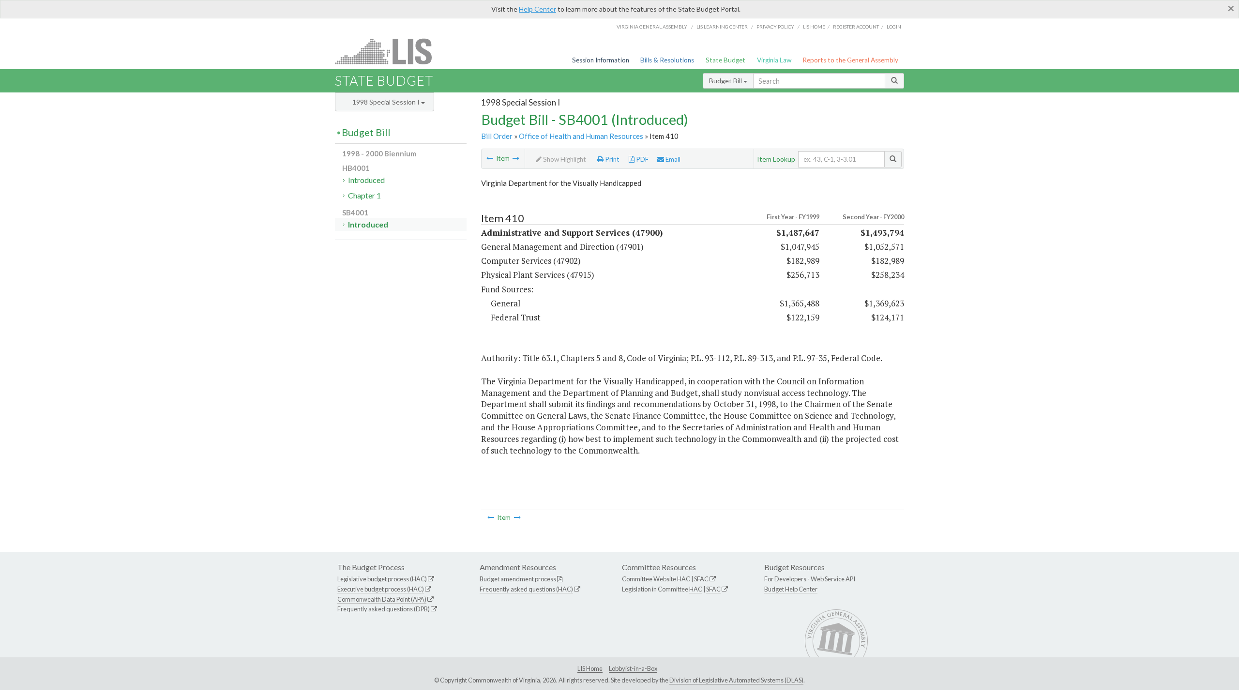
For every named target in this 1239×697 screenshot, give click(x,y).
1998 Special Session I (386, 102)
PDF (642, 159)
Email (672, 159)
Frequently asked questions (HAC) (526, 589)
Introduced (366, 179)
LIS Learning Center (722, 27)
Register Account (856, 27)
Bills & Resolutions (667, 60)
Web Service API (833, 579)
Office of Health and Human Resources (581, 136)
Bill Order (497, 136)
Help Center (537, 9)
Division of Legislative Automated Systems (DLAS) (736, 680)
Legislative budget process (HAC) (382, 579)
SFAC (701, 579)
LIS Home (590, 668)
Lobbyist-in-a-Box (633, 668)
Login (894, 27)
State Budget (725, 60)
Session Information (600, 60)
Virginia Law (774, 60)
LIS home (814, 27)
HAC (683, 579)
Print (612, 159)
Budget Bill (726, 80)
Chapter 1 (364, 195)
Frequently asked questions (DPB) (383, 609)
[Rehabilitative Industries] (516, 158)
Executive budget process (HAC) (380, 589)
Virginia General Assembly (652, 27)
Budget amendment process (518, 579)
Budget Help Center (790, 589)
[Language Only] (489, 158)
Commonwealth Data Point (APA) (381, 599)
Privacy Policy (775, 27)
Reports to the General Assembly (850, 60)
